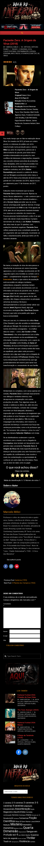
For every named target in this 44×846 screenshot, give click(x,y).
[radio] (13, 475)
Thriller (30, 838)
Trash (6, 841)
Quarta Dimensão (24, 744)
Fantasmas (23, 818)
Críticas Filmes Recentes (26, 716)
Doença (32, 51)
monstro (27, 824)
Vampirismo (15, 842)
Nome (5, 631)
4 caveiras (18, 805)
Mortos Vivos (18, 828)
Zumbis (32, 842)
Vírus (5, 56)
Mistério (16, 824)
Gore (23, 821)
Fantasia (16, 818)
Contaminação (23, 51)
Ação (32, 809)
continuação (7, 815)
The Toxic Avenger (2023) (28, 710)
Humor (28, 821)
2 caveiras (23, 49)
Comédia (29, 812)
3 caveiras (29, 802)
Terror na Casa (22, 838)
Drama (28, 815)
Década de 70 (36, 815)
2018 (30, 49)
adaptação (28, 806)
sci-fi (15, 834)
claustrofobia (9, 51)
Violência (24, 841)
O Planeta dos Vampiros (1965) (23, 583)
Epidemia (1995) (21, 580)
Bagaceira (8, 812)
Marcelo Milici (11, 512)
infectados (15, 53)
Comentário (6, 605)
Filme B (18, 821)
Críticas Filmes (30, 703)
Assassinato (9, 809)
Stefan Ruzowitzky (29, 53)
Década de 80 (8, 818)
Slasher (27, 835)
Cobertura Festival (30, 701)
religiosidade (22, 832)
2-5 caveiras (17, 803)
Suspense (35, 835)
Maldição (6, 825)
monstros (8, 828)
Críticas (27, 47)
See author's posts (14, 560)
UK (38, 53)
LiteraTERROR (35, 821)
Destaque (22, 815)
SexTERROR (21, 705)
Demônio (15, 815)
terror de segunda (10, 838)
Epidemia (6, 53)
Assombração (22, 808)
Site (4, 640)
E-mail (5, 636)
